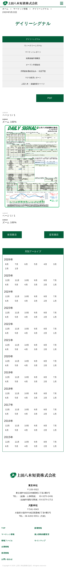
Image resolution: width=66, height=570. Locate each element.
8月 (6, 264)
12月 (7, 280)
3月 (55, 264)
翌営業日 (54, 234)
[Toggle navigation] (61, 3)
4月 (45, 264)
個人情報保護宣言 (42, 534)
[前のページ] (3, 112)
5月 (35, 264)
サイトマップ (40, 541)
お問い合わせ (7, 559)
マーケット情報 (20, 9)
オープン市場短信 (33, 65)
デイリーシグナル (41, 9)
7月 (16, 264)
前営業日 (12, 234)
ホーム (5, 9)
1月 (16, 268)
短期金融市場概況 (33, 58)
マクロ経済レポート (33, 78)
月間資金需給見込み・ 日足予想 (33, 71)
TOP (3, 528)
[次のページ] (6, 112)
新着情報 (38, 528)
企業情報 (5, 547)
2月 (6, 268)
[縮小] (3, 119)
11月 (17, 280)
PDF (49, 98)
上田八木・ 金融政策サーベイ (33, 84)
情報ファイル (7, 541)
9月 (35, 280)
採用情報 (5, 553)
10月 (27, 280)
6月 (26, 264)
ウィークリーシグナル (33, 46)
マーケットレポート (33, 52)
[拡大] (6, 119)
